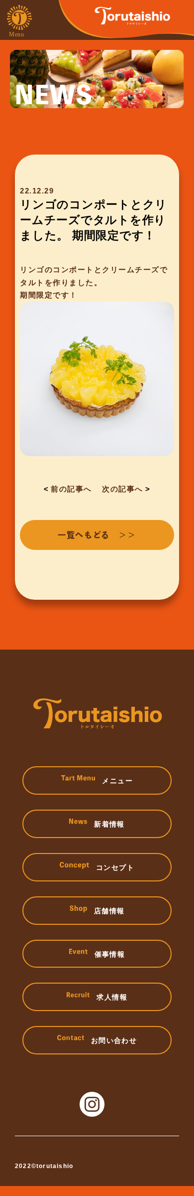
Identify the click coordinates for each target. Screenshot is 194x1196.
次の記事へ (122, 489)
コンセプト (115, 867)
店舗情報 (109, 911)
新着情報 (109, 824)
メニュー (117, 781)
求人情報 (112, 997)
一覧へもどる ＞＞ (97, 535)
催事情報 (110, 954)
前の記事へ (71, 489)
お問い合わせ (114, 1040)
